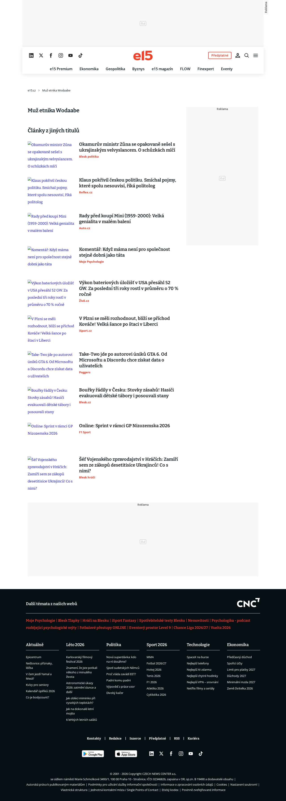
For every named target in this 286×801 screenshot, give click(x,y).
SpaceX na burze (198, 657)
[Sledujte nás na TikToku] (80, 55)
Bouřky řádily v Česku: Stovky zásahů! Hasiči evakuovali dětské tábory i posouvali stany (126, 392)
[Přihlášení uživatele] (237, 55)
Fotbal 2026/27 (156, 663)
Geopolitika (115, 69)
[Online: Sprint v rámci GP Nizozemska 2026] (51, 436)
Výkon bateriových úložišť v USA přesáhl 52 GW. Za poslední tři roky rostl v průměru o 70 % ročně (128, 288)
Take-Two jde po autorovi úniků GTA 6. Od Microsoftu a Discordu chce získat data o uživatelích (123, 359)
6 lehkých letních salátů (81, 720)
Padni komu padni (118, 680)
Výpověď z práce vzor (120, 687)
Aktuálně (35, 644)
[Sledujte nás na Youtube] (70, 55)
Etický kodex (170, 790)
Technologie (198, 644)
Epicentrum (33, 657)
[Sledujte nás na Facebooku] (51, 55)
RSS (177, 738)
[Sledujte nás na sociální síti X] (41, 55)
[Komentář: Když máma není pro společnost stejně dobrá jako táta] (51, 259)
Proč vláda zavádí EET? (121, 674)
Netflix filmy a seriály (200, 688)
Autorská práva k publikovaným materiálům (55, 784)
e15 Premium (61, 69)
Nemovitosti (198, 620)
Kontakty (94, 738)
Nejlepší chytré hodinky (202, 676)
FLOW (185, 69)
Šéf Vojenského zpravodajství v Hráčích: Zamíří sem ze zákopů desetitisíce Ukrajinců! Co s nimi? (128, 465)
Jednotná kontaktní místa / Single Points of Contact (124, 790)
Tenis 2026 (153, 676)
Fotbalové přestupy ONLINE (103, 628)
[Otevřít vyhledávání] (246, 55)
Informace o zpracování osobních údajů (187, 784)
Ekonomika (89, 69)
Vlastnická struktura (74, 790)
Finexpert (206, 69)
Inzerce (135, 738)
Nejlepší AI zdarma (199, 670)
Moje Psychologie (40, 620)
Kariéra (193, 738)
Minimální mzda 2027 (241, 682)
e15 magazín (162, 69)
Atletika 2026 (155, 688)
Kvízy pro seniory (37, 685)
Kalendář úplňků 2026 (40, 691)
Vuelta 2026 (221, 628)
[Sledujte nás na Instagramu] (60, 55)
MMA (150, 657)
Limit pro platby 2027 (241, 670)
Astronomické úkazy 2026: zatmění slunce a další (81, 687)
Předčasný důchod (239, 657)
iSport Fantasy (124, 620)
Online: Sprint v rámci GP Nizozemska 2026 (124, 425)
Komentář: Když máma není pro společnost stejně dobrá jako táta (124, 252)
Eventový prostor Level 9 (150, 628)
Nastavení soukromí (243, 784)
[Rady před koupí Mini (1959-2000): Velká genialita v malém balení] (51, 226)
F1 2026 (152, 682)
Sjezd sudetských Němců (122, 668)
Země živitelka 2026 (240, 688)
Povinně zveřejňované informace (203, 790)
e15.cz (32, 90)
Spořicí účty (234, 663)
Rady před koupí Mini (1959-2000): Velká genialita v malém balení (121, 218)
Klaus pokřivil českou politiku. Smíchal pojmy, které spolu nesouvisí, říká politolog (127, 182)
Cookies (222, 784)
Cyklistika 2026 (156, 695)
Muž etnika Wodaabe (56, 90)
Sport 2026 (157, 644)
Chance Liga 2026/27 (191, 628)
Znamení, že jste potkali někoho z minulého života (81, 672)
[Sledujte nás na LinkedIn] (31, 55)
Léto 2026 (75, 644)
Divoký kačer (114, 693)
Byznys (138, 69)
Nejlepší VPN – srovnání (202, 682)
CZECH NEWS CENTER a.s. (159, 774)
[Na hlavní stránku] (143, 55)
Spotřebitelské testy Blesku (162, 620)
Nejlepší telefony (198, 663)
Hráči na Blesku (95, 620)
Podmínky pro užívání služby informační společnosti (122, 784)
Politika (113, 644)
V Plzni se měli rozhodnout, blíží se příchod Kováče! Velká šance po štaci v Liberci (124, 321)
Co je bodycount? (37, 697)
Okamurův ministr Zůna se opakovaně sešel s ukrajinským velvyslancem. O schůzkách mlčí (127, 147)
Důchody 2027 (236, 676)
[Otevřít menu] (255, 55)
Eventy (227, 69)
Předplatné (157, 738)
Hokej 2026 (154, 670)
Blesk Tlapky (69, 620)
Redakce (115, 738)
